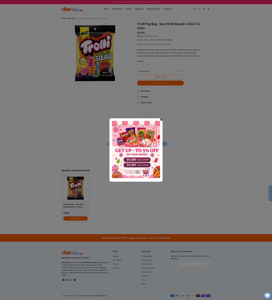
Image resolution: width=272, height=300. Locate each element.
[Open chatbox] (267, 296)
